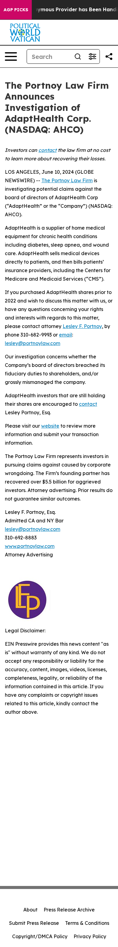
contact (88, 404)
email (65, 335)
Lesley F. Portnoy (82, 326)
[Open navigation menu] (11, 56)
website (50, 426)
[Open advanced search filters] (92, 56)
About (30, 910)
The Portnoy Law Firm (67, 180)
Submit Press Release (34, 923)
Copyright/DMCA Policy (39, 936)
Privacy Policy (90, 936)
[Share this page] (109, 56)
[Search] (77, 56)
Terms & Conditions (87, 923)
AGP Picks (16, 9)
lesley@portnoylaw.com (32, 343)
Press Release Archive (69, 910)
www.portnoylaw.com (29, 546)
